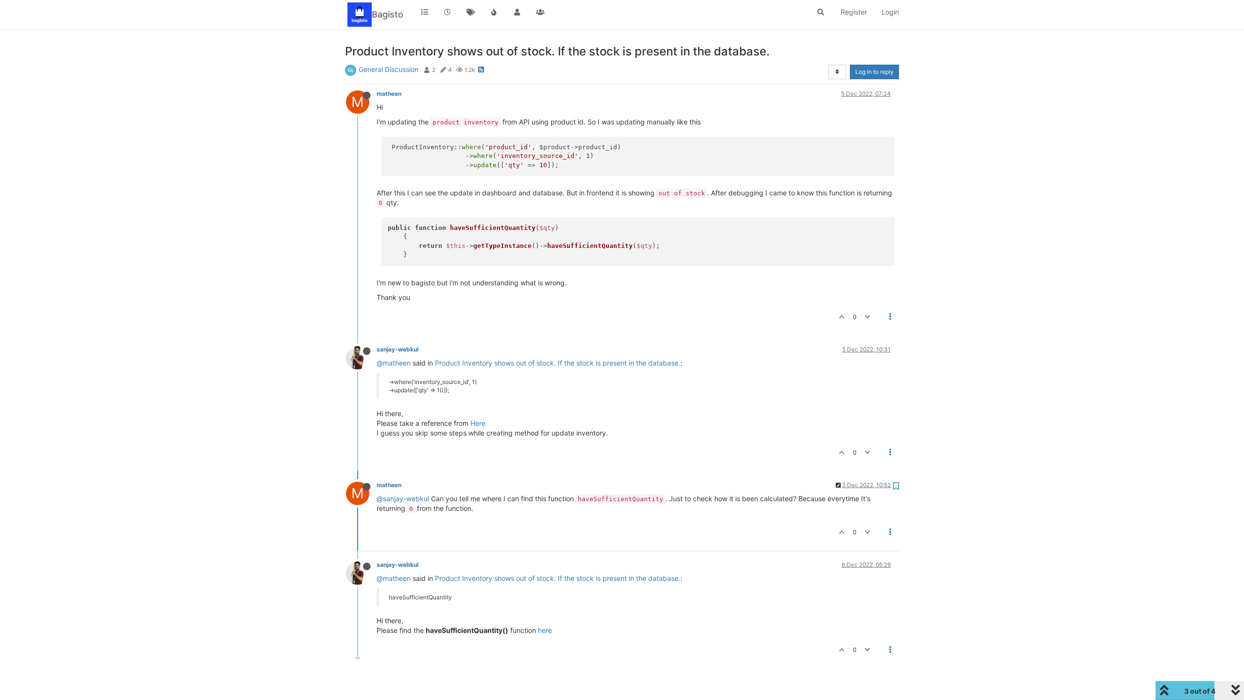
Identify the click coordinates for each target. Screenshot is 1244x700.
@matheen (394, 363)
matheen (389, 93)
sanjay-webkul (397, 349)
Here (477, 423)
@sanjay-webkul (403, 498)
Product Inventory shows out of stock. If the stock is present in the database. (557, 363)
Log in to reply (874, 71)
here (545, 630)
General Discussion (388, 69)
